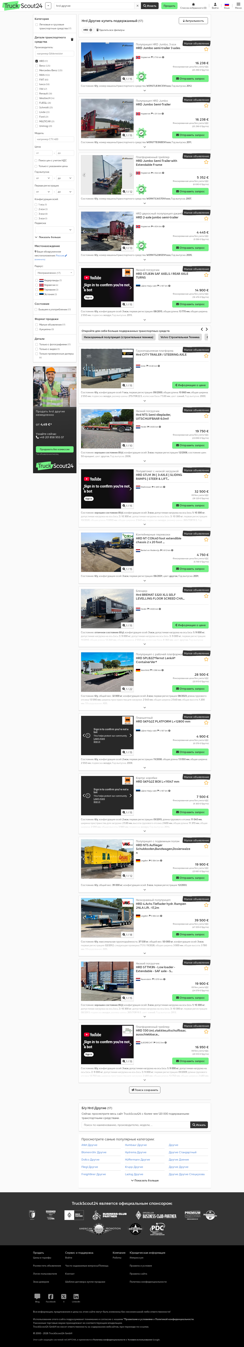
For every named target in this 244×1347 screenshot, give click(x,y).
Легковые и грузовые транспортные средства (55, 26)
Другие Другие (178, 1167)
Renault (45, 93)
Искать (151, 5)
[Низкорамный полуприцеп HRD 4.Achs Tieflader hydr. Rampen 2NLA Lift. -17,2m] (107, 917)
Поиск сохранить (146, 1090)
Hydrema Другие (135, 1152)
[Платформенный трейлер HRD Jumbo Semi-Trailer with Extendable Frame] (107, 174)
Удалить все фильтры (112, 30)
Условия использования (140, 1339)
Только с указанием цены (53, 166)
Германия (51, 289)
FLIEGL (45, 102)
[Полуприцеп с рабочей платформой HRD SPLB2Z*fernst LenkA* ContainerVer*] (107, 672)
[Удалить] (137, 5)
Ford (43, 116)
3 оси (43, 213)
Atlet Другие (89, 1145)
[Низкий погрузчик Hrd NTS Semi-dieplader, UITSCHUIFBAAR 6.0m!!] (107, 428)
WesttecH (46, 98)
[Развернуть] (145, 90)
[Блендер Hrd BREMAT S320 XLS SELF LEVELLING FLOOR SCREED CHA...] (107, 608)
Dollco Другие (90, 1159)
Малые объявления (52, 324)
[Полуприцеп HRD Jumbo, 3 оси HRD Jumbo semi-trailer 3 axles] (107, 62)
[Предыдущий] (84, 62)
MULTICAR (46, 121)
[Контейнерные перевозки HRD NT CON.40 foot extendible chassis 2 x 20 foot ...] (107, 552)
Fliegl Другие (89, 1167)
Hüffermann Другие (137, 1159)
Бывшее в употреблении (55, 309)
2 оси (43, 209)
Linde (44, 112)
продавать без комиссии (54, 449)
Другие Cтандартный (182, 1152)
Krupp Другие (134, 1167)
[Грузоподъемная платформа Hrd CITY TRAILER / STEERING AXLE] (107, 368)
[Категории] (48, 5)
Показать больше (146, 1180)
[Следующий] (130, 62)
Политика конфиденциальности (109, 1339)
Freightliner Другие (93, 1174)
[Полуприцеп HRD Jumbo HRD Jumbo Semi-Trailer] (107, 118)
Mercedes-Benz (50, 70)
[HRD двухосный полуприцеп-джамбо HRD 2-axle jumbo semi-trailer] (107, 231)
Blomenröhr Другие (93, 1152)
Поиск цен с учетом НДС (53, 160)
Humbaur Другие (136, 1145)
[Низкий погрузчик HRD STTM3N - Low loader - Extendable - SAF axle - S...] (107, 981)
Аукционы (46, 329)
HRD (43, 61)
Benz (44, 65)
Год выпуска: (42, 171)
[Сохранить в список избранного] (206, 49)
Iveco (44, 84)
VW (43, 88)
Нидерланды (53, 280)
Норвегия (51, 285)
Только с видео (49, 349)
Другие (173, 1145)
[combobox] (54, 273)
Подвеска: (40, 223)
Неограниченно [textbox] (49, 272)
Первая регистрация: (47, 185)
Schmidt (46, 107)
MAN (44, 75)
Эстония (50, 294)
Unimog (45, 126)
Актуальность (194, 20)
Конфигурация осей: (46, 199)
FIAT (43, 79)
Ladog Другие (134, 1174)
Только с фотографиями (55, 344)
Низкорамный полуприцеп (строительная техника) (118, 337)
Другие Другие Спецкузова (187, 1174)
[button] (238, 5)
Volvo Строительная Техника (180, 337)
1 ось (43, 204)
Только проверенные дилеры (56, 355)
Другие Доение (179, 1159)
